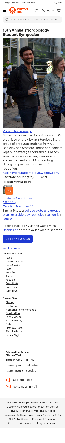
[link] (18, 10)
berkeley (38, 215)
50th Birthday (14, 320)
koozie (7, 219)
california (52, 215)
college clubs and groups (42, 210)
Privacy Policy (18, 410)
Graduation (13, 313)
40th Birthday (14, 331)
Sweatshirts (13, 287)
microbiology (20, 215)
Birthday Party (14, 327)
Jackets (10, 276)
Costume (11, 306)
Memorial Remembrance (21, 309)
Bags (9, 257)
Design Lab (11, 230)
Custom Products (16, 402)
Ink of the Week (11, 248)
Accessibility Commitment (20, 415)
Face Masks (13, 265)
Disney (10, 302)
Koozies (10, 279)
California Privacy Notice (41, 410)
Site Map (54, 402)
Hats (8, 268)
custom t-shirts (49, 406)
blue (6, 215)
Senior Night (13, 335)
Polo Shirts (12, 283)
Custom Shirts (14, 261)
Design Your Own (18, 239)
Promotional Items (37, 402)
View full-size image (17, 131)
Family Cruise (14, 317)
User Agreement (46, 415)
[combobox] (32, 19)
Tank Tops (12, 290)
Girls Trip (11, 324)
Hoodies (10, 272)
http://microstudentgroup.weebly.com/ (31, 173)
